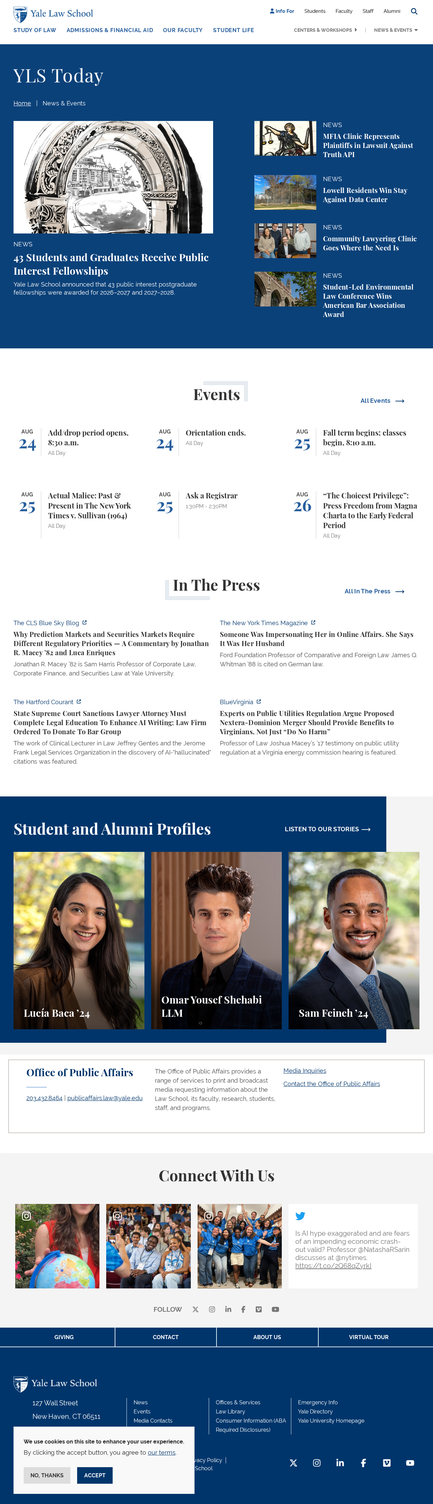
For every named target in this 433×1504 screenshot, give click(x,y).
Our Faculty (183, 30)
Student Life (233, 30)
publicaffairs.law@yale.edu (105, 1098)
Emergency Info (318, 1402)
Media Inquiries (304, 1070)
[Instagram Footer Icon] (317, 1464)
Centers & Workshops (323, 30)
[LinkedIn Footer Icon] (340, 1464)
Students (314, 11)
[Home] (55, 15)
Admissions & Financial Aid (110, 30)
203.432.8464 (44, 1098)
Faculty (344, 11)
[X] (195, 1309)
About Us (267, 1337)
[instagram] (212, 1309)
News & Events (393, 30)
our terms (162, 1452)
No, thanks (47, 1475)
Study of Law (35, 30)
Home (22, 103)
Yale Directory (315, 1411)
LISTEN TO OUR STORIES (322, 829)
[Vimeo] (259, 1309)
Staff (368, 11)
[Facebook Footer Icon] (363, 1464)
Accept (95, 1475)
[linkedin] (228, 1309)
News (141, 1402)
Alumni (392, 11)
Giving (64, 1337)
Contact (166, 1337)
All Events (376, 400)
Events (142, 1411)
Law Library (230, 1411)
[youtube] (275, 1309)
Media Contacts (153, 1420)
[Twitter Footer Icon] (293, 1464)
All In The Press (368, 591)
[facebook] (243, 1309)
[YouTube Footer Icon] (410, 1464)
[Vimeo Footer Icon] (387, 1464)
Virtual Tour (369, 1337)
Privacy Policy (204, 1460)
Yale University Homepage (331, 1420)
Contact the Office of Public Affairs (331, 1083)
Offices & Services (238, 1402)
